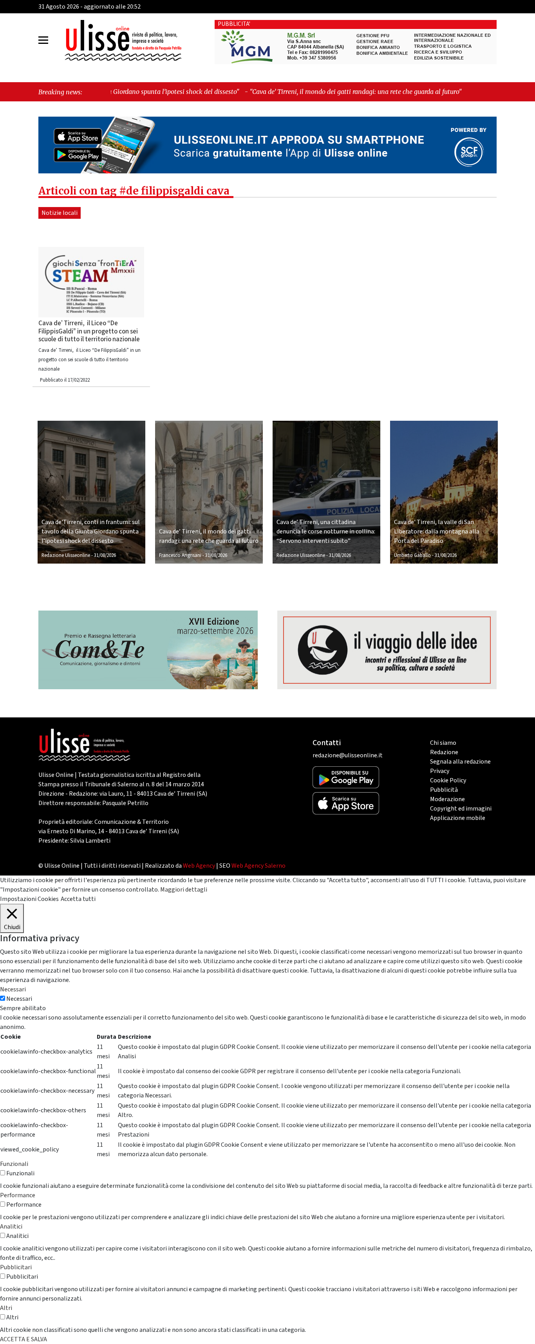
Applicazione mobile (457, 818)
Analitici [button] (11, 1226)
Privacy (439, 771)
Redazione (444, 752)
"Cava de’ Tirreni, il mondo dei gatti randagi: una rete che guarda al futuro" (279, 91)
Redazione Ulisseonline (66, 555)
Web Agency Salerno (258, 865)
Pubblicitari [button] (16, 1267)
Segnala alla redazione (460, 761)
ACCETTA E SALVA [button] (23, 1339)
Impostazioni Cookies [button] (29, 899)
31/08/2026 (105, 555)
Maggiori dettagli (183, 889)
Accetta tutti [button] (78, 899)
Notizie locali (60, 213)
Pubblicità (444, 790)
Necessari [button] (13, 989)
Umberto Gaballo (412, 555)
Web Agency (199, 865)
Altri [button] (6, 1308)
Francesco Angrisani (180, 555)
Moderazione (447, 799)
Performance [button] (17, 1195)
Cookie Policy (448, 780)
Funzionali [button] (14, 1164)
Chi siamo (443, 743)
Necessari (19, 998)
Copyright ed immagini (461, 808)
